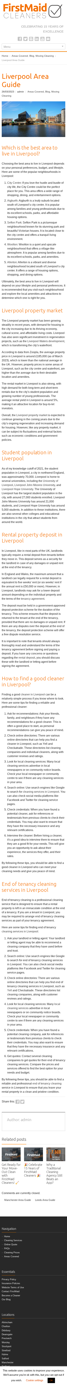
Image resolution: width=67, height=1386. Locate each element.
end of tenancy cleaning (47, 1083)
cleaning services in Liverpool (41, 791)
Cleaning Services (13, 1240)
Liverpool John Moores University (34, 485)
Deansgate (7, 1334)
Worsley (6, 1342)
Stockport (6, 1346)
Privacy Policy (9, 1279)
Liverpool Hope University (17, 489)
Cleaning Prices (12, 1252)
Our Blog (6, 1299)
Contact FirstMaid (10, 1291)
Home (7, 1236)
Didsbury (6, 1330)
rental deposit (27, 657)
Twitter (25, 39)
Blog (31, 56)
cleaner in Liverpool (33, 694)
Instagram (31, 39)
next (63, 1140)
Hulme (5, 1354)
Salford (5, 1358)
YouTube (42, 39)
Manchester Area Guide (17, 1200)
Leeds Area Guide (45, 1200)
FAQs (7, 1248)
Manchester (7, 1362)
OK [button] (51, 1380)
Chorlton (6, 1326)
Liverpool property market (31, 415)
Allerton (12, 262)
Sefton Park (14, 222)
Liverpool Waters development (45, 341)
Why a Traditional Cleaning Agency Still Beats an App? (54, 1173)
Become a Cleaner (11, 1295)
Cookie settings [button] (34, 1380)
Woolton (12, 244)
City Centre (14, 182)
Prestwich (7, 1338)
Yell (9, 990)
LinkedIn (37, 39)
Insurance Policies (11, 1283)
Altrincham (7, 1322)
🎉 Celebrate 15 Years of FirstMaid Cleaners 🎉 (33, 1170)
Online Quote (10, 1244)
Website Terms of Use (13, 1287)
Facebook (20, 39)
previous (60, 1140)
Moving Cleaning (45, 56)
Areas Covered (20, 56)
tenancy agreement (32, 598)
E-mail (48, 39)
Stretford (6, 1350)
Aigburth (12, 200)
